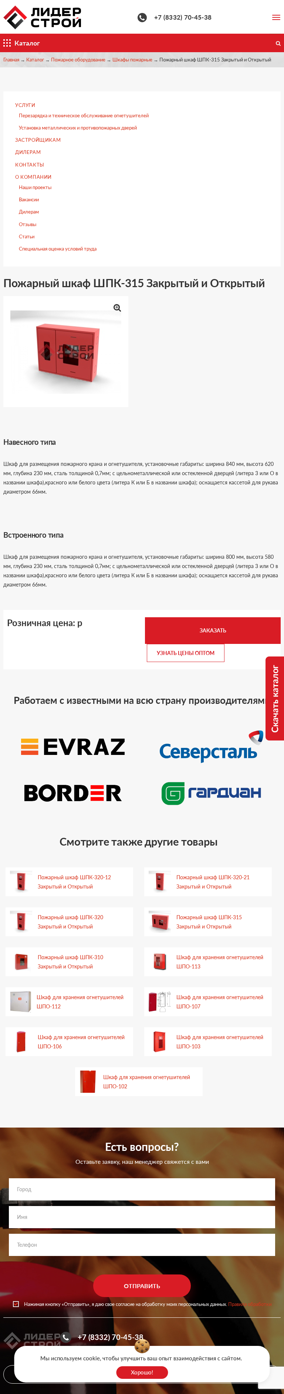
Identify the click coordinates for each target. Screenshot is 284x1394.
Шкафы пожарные (132, 60)
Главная (11, 60)
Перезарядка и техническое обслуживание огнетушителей (84, 115)
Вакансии (29, 199)
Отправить (142, 1285)
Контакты (29, 165)
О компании (33, 177)
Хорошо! (142, 1372)
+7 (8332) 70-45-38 (183, 17)
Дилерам (28, 152)
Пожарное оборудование (78, 60)
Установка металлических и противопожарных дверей (78, 128)
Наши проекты (35, 187)
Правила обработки (249, 1304)
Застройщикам (38, 140)
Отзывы (27, 224)
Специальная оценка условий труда (58, 249)
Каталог (35, 60)
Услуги (25, 105)
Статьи (26, 236)
